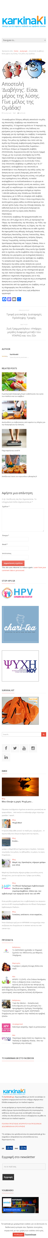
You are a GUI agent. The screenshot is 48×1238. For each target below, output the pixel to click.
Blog (3, 799)
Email (5, 544)
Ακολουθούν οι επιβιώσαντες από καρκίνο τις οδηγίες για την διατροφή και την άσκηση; (23, 423)
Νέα (13, 977)
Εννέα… (15, 841)
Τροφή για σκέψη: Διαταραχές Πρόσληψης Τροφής (24, 316)
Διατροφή (23, 51)
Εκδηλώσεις (16, 947)
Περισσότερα (30, 1234)
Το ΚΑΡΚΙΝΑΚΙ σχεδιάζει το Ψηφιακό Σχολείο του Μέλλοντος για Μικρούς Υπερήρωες (27, 952)
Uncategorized (17, 1024)
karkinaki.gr (9, 1097)
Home (16, 51)
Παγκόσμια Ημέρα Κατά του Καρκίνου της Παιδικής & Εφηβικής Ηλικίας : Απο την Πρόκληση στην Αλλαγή (28, 1040)
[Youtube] (24, 748)
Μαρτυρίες (16, 963)
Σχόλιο (5, 506)
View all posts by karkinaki (19, 357)
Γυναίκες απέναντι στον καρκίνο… (27, 914)
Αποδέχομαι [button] (18, 1235)
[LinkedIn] (6, 757)
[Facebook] (6, 748)
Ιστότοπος (6, 553)
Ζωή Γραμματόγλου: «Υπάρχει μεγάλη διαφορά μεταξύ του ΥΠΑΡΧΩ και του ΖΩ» (24, 332)
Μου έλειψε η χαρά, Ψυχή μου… (17, 801)
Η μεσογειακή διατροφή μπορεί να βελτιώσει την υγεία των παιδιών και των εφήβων (22, 395)
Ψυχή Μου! (17, 822)
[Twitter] (15, 748)
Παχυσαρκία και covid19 (11, 450)
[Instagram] (33, 748)
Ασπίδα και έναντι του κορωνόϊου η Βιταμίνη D (19, 476)
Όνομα (5, 535)
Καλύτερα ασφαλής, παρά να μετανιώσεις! (29, 1027)
